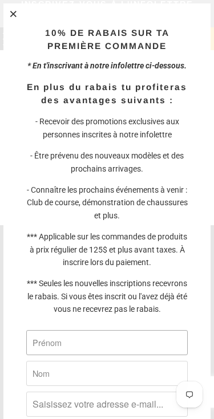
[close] (13, 13)
